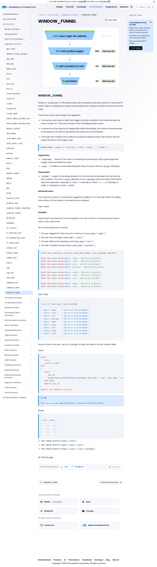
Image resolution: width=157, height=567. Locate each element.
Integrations (111, 7)
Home (41, 15)
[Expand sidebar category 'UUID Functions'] (31, 360)
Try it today (136, 48)
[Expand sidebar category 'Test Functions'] (31, 388)
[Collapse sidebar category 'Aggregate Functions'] (31, 44)
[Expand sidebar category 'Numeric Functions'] (31, 29)
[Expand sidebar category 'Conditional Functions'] (31, 303)
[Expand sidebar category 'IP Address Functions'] (31, 365)
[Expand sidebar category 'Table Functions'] (31, 335)
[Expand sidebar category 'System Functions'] (31, 340)
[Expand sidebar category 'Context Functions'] (31, 345)
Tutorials (70, 7)
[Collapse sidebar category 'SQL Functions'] (31, 24)
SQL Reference (96, 7)
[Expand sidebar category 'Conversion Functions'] (31, 298)
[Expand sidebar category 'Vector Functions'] (31, 325)
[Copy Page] (120, 20)
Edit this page (47, 457)
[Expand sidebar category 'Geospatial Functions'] (31, 330)
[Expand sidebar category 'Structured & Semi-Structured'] (31, 314)
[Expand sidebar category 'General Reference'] (31, 14)
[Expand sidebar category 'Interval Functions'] (31, 370)
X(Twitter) (104, 1)
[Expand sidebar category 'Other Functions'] (31, 393)
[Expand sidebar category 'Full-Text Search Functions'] (31, 320)
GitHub (81, 1)
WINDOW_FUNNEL (135, 15)
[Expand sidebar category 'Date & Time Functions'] (31, 39)
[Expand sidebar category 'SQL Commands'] (31, 19)
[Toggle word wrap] (117, 357)
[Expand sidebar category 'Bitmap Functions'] (31, 355)
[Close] (154, 1)
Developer (81, 7)
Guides (59, 7)
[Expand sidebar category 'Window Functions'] (31, 308)
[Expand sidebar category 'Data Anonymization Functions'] (31, 376)
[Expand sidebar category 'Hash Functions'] (31, 350)
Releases (124, 7)
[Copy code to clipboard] (121, 147)
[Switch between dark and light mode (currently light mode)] (131, 7)
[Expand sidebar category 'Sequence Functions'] (31, 383)
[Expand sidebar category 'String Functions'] (31, 34)
